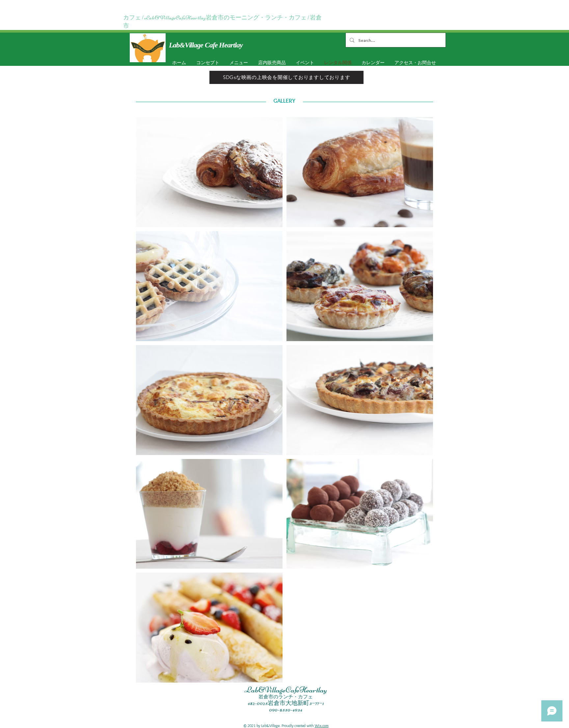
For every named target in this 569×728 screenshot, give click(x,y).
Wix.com (322, 725)
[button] (303, 63)
